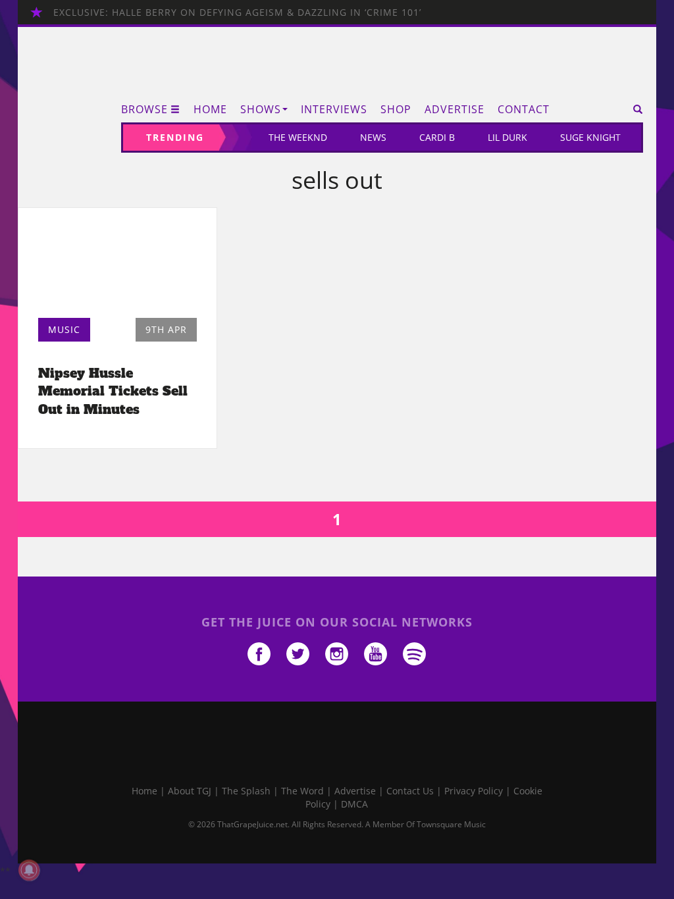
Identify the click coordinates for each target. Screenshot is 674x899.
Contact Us (410, 790)
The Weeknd (298, 137)
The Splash (246, 790)
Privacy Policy (473, 790)
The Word (302, 790)
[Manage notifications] (28, 870)
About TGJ (189, 790)
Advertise (454, 109)
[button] (633, 109)
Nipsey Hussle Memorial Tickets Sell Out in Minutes (113, 391)
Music (64, 329)
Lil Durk (507, 137)
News (373, 137)
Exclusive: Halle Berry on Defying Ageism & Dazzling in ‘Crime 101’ (237, 12)
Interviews (334, 109)
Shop (395, 109)
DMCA (354, 804)
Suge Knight (590, 137)
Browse (144, 109)
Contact (524, 109)
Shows (260, 109)
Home (210, 109)
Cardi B (437, 137)
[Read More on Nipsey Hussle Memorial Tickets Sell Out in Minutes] (117, 267)
